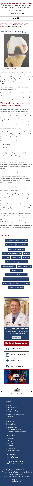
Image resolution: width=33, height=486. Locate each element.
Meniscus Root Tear (8, 283)
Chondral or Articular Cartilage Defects (16, 274)
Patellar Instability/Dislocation (16, 249)
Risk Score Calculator (18, 366)
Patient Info (17, 24)
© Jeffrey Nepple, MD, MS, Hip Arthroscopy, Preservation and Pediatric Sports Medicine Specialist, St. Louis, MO (17, 472)
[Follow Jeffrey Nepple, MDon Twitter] (8, 457)
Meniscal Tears (10, 245)
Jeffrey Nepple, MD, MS (16, 330)
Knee (22, 24)
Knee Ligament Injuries (20, 262)
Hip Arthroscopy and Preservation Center (14, 411)
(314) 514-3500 (17, 10)
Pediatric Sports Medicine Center (17, 414)
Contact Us (11, 421)
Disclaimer (11, 438)
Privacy (10, 441)
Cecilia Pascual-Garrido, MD (12, 476)
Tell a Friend (11, 448)
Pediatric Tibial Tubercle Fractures (12, 253)
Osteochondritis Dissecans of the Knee (16, 240)
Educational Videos (16, 379)
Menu (14, 18)
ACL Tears (6, 257)
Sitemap (10, 443)
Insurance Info (15, 360)
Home (9, 405)
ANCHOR (27, 476)
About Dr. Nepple (12, 407)
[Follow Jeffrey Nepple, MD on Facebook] (12, 457)
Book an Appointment (18, 13)
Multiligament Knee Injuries (16, 287)
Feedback (10, 445)
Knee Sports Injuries (16, 270)
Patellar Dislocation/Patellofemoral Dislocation (16, 279)
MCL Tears (9, 262)
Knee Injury (26, 257)
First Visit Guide (16, 348)
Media (9, 419)
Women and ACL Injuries (23, 283)
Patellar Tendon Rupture (24, 266)
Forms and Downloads (18, 354)
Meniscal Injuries (16, 257)
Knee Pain (27, 253)
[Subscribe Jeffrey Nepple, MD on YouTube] (16, 457)
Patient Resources (16, 343)
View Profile (16, 337)
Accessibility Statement (14, 450)
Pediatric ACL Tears (21, 245)
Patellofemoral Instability (8, 266)
